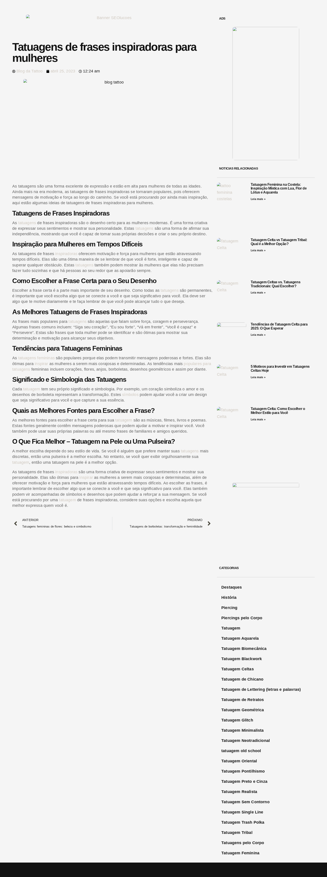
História (228, 597)
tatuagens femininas (36, 358)
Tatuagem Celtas (237, 669)
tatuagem (31, 389)
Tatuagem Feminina (240, 853)
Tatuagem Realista (239, 791)
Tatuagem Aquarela (240, 638)
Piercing (229, 607)
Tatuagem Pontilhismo (243, 771)
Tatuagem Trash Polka (242, 822)
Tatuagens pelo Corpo (242, 843)
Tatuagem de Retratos (242, 699)
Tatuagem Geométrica (242, 710)
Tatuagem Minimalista (242, 730)
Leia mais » (258, 199)
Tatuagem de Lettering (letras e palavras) (261, 689)
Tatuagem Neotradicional (245, 740)
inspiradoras (66, 254)
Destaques (231, 587)
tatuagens (27, 223)
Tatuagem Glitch (237, 720)
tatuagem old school (241, 751)
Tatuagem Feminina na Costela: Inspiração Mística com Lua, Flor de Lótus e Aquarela (279, 188)
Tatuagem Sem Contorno (245, 802)
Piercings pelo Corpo (241, 618)
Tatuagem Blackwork (241, 659)
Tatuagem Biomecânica (244, 648)
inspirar (41, 364)
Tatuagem (230, 628)
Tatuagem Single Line (242, 812)
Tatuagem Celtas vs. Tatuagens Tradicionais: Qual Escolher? (275, 284)
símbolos (130, 394)
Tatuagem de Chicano (242, 679)
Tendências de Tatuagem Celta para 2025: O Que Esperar (279, 326)
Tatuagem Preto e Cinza (244, 781)
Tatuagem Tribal (236, 832)
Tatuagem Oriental (239, 761)
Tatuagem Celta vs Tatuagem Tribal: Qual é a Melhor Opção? (279, 242)
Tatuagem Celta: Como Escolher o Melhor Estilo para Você (278, 411)
